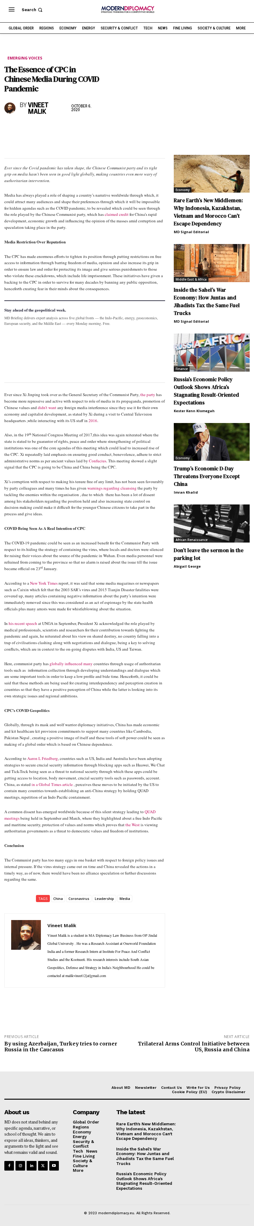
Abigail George (187, 566)
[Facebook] (10, 128)
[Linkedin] (53, 128)
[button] (33, 10)
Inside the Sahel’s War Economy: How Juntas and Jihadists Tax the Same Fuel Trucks (207, 301)
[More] (96, 128)
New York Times (44, 583)
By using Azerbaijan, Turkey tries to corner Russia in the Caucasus (60, 1047)
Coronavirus (78, 898)
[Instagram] (20, 1166)
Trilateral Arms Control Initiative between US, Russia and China (194, 1047)
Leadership (104, 898)
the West (132, 824)
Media (125, 898)
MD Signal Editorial (191, 231)
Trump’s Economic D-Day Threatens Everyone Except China (207, 476)
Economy (183, 190)
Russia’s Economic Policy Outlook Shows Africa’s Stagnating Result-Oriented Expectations (206, 391)
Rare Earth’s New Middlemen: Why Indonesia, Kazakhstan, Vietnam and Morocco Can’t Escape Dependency (208, 212)
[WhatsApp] (39, 128)
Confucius (97, 461)
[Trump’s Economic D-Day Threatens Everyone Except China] (212, 442)
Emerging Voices (24, 58)
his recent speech (23, 623)
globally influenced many (71, 663)
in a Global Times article (52, 784)
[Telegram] (82, 128)
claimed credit (117, 214)
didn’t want (47, 407)
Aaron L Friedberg (42, 758)
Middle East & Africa (191, 279)
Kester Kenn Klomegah (194, 410)
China (58, 898)
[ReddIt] (67, 128)
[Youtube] (54, 1166)
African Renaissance (192, 540)
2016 (93, 420)
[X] (25, 128)
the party (147, 394)
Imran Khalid (186, 492)
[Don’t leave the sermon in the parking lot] (212, 523)
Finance (182, 369)
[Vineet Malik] (10, 108)
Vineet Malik (38, 108)
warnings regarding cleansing (112, 488)
